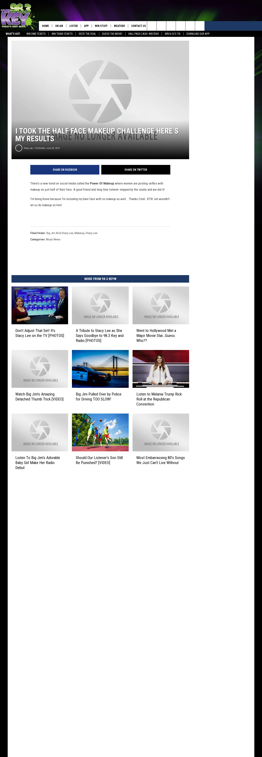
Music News (53, 239)
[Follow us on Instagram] (180, 26)
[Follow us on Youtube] (199, 26)
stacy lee (91, 233)
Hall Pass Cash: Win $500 (143, 33)
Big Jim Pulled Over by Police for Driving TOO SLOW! (98, 396)
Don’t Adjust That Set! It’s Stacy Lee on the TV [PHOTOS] (39, 333)
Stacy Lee (28, 148)
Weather (119, 25)
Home (45, 25)
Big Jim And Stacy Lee (59, 233)
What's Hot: (13, 33)
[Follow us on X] (190, 26)
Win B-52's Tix (172, 33)
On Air (59, 25)
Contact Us (138, 25)
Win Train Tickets (62, 33)
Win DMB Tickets (36, 33)
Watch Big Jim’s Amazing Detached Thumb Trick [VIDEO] (39, 396)
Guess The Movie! (112, 33)
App (86, 25)
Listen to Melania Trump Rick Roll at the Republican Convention (159, 399)
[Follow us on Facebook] (171, 26)
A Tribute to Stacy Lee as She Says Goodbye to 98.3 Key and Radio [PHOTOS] (100, 335)
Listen (73, 25)
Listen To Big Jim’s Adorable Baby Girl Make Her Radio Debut (37, 462)
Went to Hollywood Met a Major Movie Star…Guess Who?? (156, 335)
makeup (79, 233)
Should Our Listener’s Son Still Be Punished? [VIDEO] (99, 460)
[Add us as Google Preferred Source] (161, 26)
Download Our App (198, 33)
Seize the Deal (87, 33)
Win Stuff (101, 25)
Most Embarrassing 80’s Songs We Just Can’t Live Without (160, 460)
